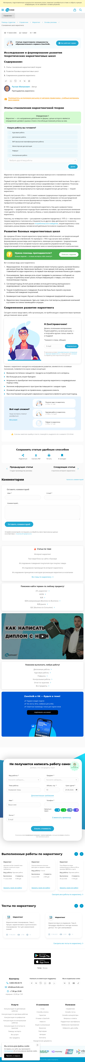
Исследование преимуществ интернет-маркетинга (42, 568)
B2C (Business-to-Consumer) (41, 607)
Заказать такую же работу (12, 888)
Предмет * (50, 775)
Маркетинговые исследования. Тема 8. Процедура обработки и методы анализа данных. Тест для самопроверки (63, 925)
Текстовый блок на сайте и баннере (42, 559)
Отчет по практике (41, 682)
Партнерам (42, 1031)
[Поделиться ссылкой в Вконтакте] (24, 81)
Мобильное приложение (70, 1025)
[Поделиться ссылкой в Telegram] (20, 81)
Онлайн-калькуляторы (70, 1015)
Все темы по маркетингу (41, 577)
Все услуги (13, 420)
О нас (43, 1009)
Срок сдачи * (70, 786)
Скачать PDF (36, 459)
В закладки (62, 459)
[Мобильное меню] (3, 10)
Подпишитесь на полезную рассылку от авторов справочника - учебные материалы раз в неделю (43, 99)
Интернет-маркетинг (42, 554)
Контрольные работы (41, 679)
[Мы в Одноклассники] (69, 983)
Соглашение (8, 1051)
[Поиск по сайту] (80, 10)
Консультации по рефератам (14, 1017)
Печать (49, 459)
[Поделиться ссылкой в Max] (29, 81)
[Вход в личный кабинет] (75, 10)
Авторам (42, 1034)
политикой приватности (24, 534)
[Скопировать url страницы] (6, 81)
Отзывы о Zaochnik (42, 1018)
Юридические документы (42, 1041)
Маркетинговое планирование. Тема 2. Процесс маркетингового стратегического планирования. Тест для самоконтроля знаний (21, 925)
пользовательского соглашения (67, 352)
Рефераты (42, 676)
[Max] (76, 810)
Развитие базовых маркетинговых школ (22, 71)
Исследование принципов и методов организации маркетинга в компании (42, 572)
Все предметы (41, 686)
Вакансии (42, 1028)
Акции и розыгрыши (42, 1025)
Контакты (42, 1038)
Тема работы (13, 786)
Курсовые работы (41, 673)
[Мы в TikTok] (78, 983)
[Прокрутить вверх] (80, 1053)
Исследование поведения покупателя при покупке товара (42, 563)
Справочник (8, 15)
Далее (73, 167)
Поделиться (23, 459)
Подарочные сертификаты (70, 1022)
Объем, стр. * (52, 786)
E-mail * (49, 493)
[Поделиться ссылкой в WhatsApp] (11, 81)
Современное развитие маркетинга (20, 75)
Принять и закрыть (13, 1056)
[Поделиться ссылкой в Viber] (15, 81)
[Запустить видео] (42, 636)
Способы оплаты (43, 1012)
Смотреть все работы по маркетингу (66, 894)
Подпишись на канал (42, 712)
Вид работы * (14, 775)
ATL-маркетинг (41, 591)
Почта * (12, 815)
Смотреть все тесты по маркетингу (67, 943)
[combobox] (42, 160)
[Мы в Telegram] (31, 983)
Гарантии (42, 1015)
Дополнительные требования (42, 795)
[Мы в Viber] (40, 983)
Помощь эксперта (14, 1031)
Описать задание (69, 254)
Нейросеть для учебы (70, 1028)
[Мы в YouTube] (74, 983)
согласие (74, 354)
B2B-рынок (41, 604)
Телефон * (50, 800)
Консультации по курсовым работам (15, 1014)
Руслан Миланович (24, 86)
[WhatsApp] (63, 810)
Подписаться (71, 346)
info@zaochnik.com (15, 987)
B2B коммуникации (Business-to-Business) (41, 601)
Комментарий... (13, 503)
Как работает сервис (68, 43)
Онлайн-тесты (70, 1012)
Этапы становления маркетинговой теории (23, 67)
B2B (41, 597)
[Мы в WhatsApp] (45, 983)
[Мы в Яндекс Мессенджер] (54, 983)
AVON (41, 594)
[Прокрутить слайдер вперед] (81, 854)
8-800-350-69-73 (16, 983)
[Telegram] (57, 810)
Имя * (9, 493)
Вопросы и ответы (70, 1018)
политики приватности (53, 354)
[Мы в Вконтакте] (36, 983)
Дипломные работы (42, 669)
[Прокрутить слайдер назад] (76, 854)
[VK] (70, 810)
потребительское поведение (46, 223)
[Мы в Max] (50, 983)
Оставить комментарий (19, 524)
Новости (43, 1022)
